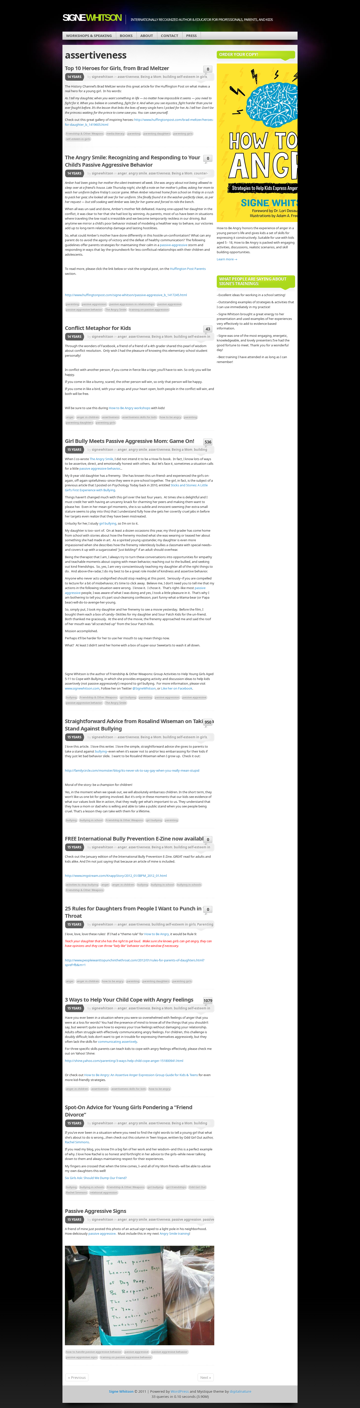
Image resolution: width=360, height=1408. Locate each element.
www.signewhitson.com (82, 688)
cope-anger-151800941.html (163, 1060)
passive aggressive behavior (84, 309)
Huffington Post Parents (188, 268)
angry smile (138, 173)
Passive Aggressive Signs (95, 1210)
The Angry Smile (115, 309)
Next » (205, 1377)
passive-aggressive (173, 245)
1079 (208, 1000)
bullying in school (91, 820)
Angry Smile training (174, 1233)
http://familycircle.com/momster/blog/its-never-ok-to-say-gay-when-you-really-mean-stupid (132, 770)
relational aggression (103, 1192)
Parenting (205, 924)
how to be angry (170, 417)
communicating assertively (117, 1041)
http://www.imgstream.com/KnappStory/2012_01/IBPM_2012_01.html (116, 875)
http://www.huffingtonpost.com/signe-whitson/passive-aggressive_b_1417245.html (126, 295)
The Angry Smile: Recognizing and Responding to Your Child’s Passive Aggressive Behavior (132, 160)
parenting (134, 133)
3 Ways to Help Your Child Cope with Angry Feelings (129, 999)
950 (208, 722)
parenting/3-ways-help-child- (122, 1060)
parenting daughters (157, 133)
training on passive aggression (149, 309)
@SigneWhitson (144, 688)
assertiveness (128, 77)
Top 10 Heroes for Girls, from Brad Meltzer (117, 68)
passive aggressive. (102, 1233)
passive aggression (94, 304)
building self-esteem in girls (185, 77)
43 (208, 329)
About (146, 35)
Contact (169, 35)
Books (126, 35)
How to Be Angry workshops (129, 408)
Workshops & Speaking (89, 35)
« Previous (77, 1377)
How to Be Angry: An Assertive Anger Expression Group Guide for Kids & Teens (141, 1075)
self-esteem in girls (78, 139)
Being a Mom (151, 77)
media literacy (115, 133)
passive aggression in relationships (131, 304)
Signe (91, 17)
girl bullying (107, 523)
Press (191, 35)
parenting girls (182, 133)
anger (122, 173)
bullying (71, 697)
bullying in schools (189, 884)
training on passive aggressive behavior (126, 1357)
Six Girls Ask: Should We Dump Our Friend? (96, 1178)
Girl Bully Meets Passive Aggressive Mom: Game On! (129, 440)
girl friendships (176, 1187)
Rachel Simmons (77, 1142)
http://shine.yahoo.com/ (83, 1060)
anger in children (88, 417)
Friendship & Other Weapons (84, 133)
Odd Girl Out (197, 1187)
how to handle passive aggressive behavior (93, 1352)
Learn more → (227, 259)
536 (208, 442)
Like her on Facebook (176, 688)
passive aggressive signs (81, 1357)
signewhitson (102, 77)
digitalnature (240, 1391)
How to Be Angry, (156, 934)
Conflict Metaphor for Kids (98, 327)
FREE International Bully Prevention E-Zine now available (135, 838)
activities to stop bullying (82, 884)
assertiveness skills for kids (139, 417)
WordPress (180, 1391)
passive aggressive (169, 304)
